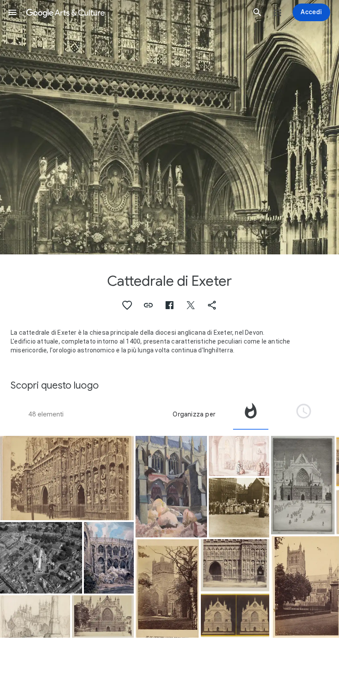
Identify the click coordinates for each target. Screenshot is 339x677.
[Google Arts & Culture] (135, 12)
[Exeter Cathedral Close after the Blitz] (35, 616)
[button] (12, 12)
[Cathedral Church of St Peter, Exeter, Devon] (41, 558)
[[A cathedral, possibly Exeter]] (67, 478)
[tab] (250, 414)
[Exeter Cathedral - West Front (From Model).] (235, 615)
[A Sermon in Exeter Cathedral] (239, 456)
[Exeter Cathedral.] (103, 616)
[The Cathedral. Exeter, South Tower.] (167, 588)
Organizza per (194, 414)
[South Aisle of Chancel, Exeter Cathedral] (171, 486)
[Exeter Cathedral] (302, 485)
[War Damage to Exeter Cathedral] (109, 558)
